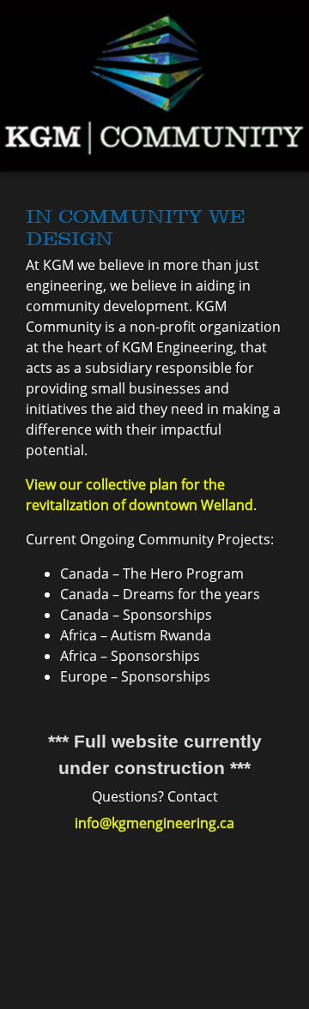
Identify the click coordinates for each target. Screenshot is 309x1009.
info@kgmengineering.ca (154, 823)
